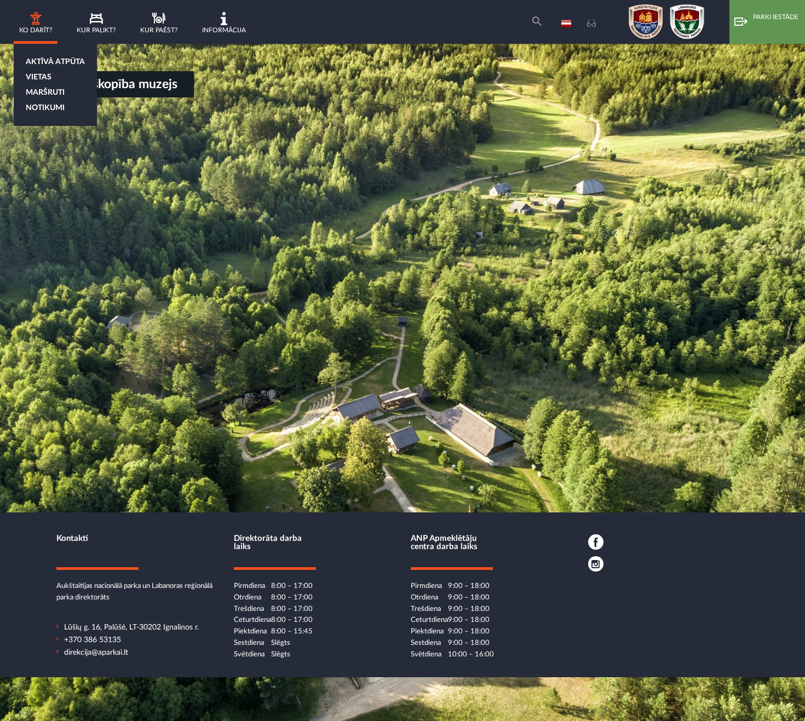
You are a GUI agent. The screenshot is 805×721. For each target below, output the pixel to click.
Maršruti (45, 92)
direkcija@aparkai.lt (96, 652)
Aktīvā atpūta (55, 62)
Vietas (38, 77)
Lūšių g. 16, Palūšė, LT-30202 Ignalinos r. (131, 627)
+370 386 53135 (92, 640)
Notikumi (45, 108)
